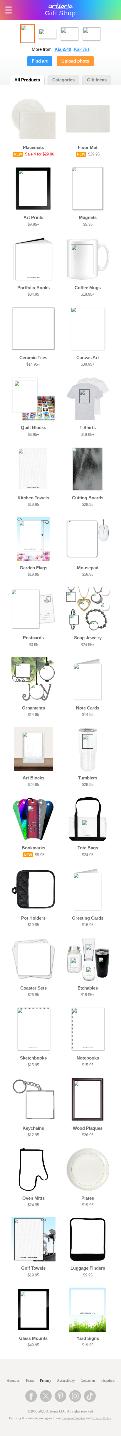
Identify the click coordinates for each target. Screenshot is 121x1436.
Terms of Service (73, 1418)
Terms (30, 1380)
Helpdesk (108, 1380)
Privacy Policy (101, 1418)
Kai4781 (82, 49)
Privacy (45, 1380)
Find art (40, 61)
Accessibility (66, 1380)
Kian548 (63, 49)
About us (13, 1380)
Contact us (88, 1380)
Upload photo (75, 61)
